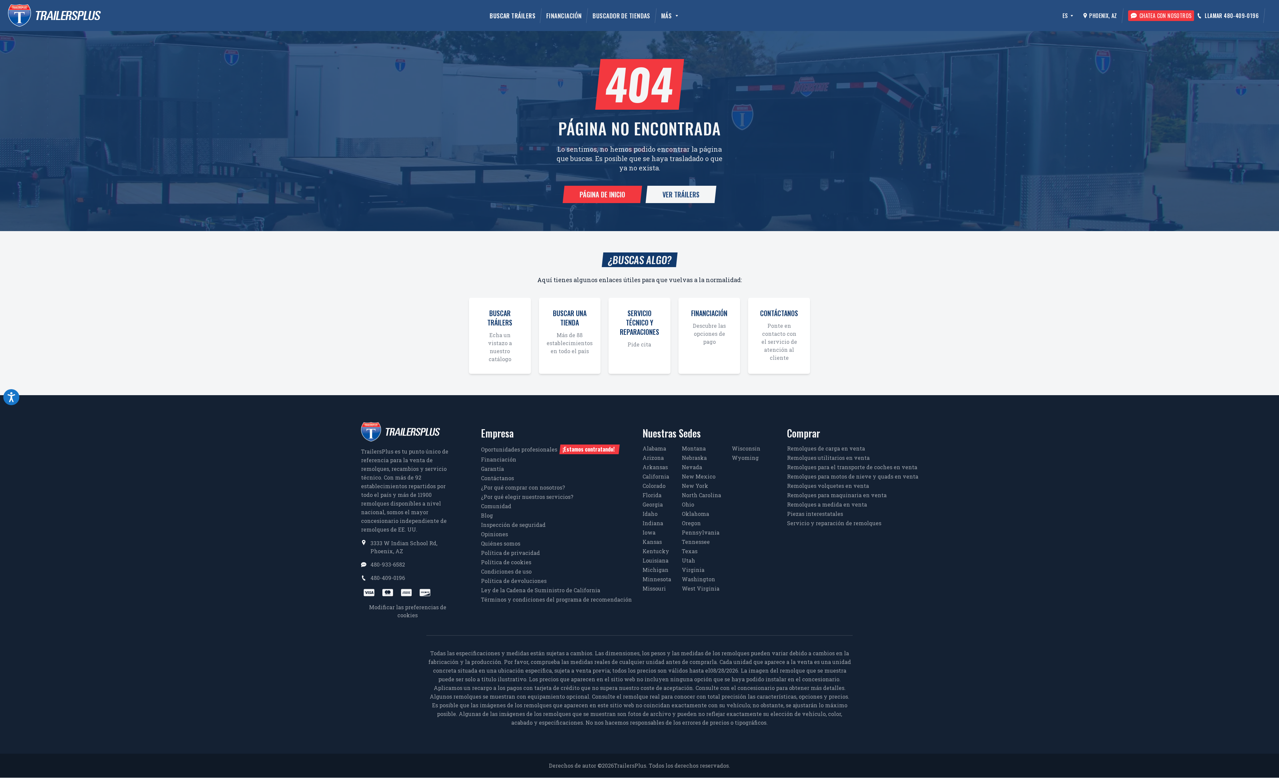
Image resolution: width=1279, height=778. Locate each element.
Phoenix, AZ (1103, 16)
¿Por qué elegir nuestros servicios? (527, 496)
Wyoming (745, 457)
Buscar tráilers (512, 15)
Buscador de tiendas (621, 15)
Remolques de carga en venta (826, 448)
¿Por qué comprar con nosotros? (523, 487)
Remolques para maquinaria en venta (837, 495)
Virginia (693, 569)
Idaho (649, 513)
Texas (689, 551)
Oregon (691, 523)
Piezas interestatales (815, 513)
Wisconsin (746, 448)
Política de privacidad (510, 552)
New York (695, 485)
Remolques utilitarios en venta (828, 457)
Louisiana (655, 560)
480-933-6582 (387, 564)
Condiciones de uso (506, 571)
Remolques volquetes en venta (828, 485)
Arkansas (655, 467)
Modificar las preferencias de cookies (407, 611)
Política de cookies (506, 562)
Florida (651, 495)
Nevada (692, 467)
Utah (688, 560)
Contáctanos (497, 478)
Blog (487, 515)
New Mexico (698, 476)
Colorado (653, 485)
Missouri (654, 588)
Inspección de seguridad (513, 524)
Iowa (648, 532)
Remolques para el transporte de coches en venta (852, 467)
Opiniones (494, 534)
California (655, 476)
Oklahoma (695, 513)
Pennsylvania (700, 532)
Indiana (652, 523)
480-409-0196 (387, 577)
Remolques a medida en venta (827, 504)
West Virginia (700, 588)
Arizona (653, 457)
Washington (698, 579)
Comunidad (496, 506)
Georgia (652, 504)
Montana (694, 448)
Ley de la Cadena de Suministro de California (540, 590)
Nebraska (694, 457)
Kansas (652, 541)
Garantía (492, 468)
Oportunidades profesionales (548, 449)
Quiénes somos (500, 543)
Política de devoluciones (514, 580)
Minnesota (656, 579)
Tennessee (696, 541)
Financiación (564, 15)
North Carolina (701, 495)
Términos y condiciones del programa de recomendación (556, 599)
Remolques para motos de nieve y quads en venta (852, 476)
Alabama (654, 448)
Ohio (688, 504)
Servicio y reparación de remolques (834, 523)
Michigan (655, 569)
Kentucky (655, 551)
